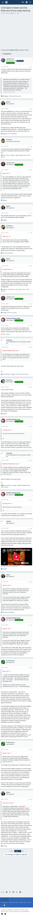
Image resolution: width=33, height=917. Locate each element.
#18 (31, 667)
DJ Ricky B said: (6, 269)
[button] (3, 2)
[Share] (29, 67)
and (10, 133)
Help (29, 902)
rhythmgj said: (6, 430)
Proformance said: (7, 803)
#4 (31, 170)
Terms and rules (13, 902)
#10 (31, 347)
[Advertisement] (16, 32)
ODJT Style (4, 899)
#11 (31, 387)
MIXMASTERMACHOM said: (10, 350)
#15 (31, 528)
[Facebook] (2, 914)
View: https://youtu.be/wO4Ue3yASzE (9, 566)
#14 (31, 500)
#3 (31, 146)
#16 (31, 582)
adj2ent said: (6, 585)
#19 (31, 749)
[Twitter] (5, 914)
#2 (31, 109)
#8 (31, 304)
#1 (31, 66)
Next (17, 851)
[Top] (2, 905)
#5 (31, 213)
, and (12, 96)
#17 (31, 625)
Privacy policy (23, 902)
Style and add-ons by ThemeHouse (19, 911)
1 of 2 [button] (11, 851)
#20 (31, 799)
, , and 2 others (16, 374)
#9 (31, 325)
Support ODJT (14, 50)
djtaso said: (5, 173)
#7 (31, 266)
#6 (31, 233)
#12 (31, 426)
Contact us (4, 902)
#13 (31, 460)
